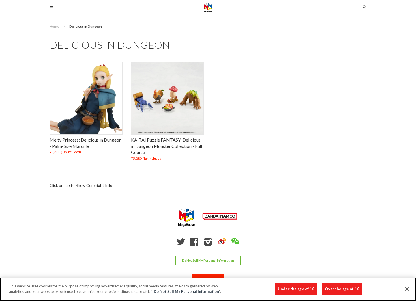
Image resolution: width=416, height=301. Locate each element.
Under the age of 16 (296, 289)
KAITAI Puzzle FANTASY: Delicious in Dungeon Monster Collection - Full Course (166, 146)
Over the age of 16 (342, 289)
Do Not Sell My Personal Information (208, 260)
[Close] (407, 289)
